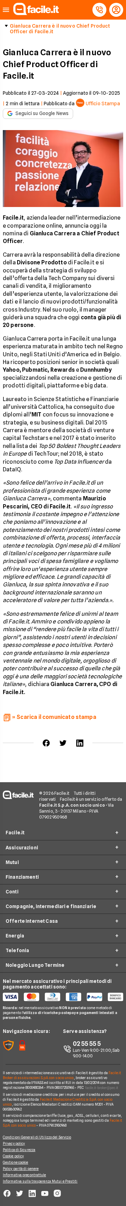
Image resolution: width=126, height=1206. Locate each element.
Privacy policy (14, 1143)
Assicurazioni (22, 847)
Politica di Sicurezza (19, 1150)
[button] (6, 10)
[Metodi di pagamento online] (63, 997)
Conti (12, 891)
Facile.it (15, 832)
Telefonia (17, 950)
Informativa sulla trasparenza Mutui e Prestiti (40, 1181)
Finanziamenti (22, 877)
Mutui (12, 862)
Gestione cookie (15, 1162)
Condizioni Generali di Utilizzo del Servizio (37, 1137)
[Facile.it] (36, 13)
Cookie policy (13, 1156)
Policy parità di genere (20, 1168)
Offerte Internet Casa (32, 921)
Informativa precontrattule (24, 1175)
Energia (15, 936)
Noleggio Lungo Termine (35, 965)
